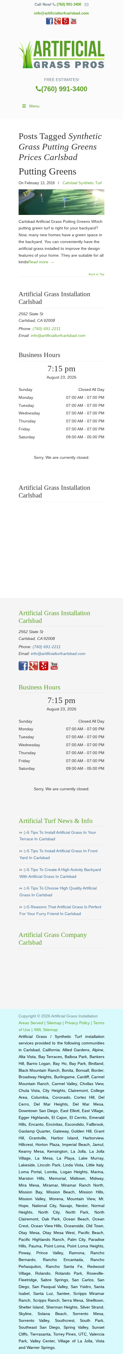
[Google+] (57, 23)
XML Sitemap (46, 1029)
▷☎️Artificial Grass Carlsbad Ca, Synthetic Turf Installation (61, 53)
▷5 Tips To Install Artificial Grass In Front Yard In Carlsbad (58, 854)
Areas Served (31, 1023)
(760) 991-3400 (69, 4)
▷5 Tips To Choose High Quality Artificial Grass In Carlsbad (58, 891)
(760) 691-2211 (47, 328)
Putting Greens (47, 171)
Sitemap (54, 1023)
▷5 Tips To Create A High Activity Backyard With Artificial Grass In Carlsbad (60, 873)
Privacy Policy (77, 1023)
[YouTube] (73, 23)
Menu (34, 106)
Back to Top (96, 274)
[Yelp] (65, 23)
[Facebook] (49, 23)
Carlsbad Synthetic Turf (82, 183)
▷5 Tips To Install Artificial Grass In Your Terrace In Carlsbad (57, 835)
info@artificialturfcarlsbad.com (61, 13)
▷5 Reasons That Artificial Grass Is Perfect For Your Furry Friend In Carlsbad (60, 910)
